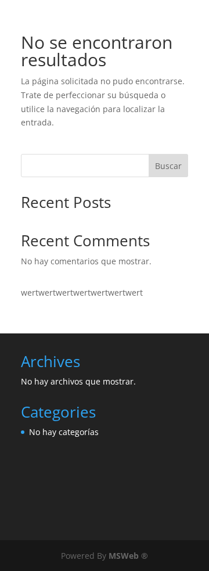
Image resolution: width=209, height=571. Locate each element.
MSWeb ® (128, 555)
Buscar (168, 165)
